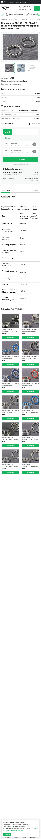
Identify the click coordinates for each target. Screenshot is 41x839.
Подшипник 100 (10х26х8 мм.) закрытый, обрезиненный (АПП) (10, 358)
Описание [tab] (6, 190)
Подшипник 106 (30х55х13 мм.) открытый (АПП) (10, 466)
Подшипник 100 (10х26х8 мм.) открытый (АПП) (30, 357)
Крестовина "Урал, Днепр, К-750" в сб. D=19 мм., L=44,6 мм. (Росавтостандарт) (10, 331)
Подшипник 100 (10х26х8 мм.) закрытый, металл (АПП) (30, 331)
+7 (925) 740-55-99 (24, 7)
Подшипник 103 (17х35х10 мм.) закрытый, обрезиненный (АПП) (30, 412)
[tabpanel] (20, 250)
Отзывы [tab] (35, 190)
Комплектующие (27, 19)
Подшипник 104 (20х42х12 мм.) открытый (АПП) (30, 439)
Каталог (16, 19)
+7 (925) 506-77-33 (24, 9)
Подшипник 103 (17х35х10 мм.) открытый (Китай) (10, 439)
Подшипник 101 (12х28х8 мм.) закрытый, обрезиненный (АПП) (10, 385)
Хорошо (7, 834)
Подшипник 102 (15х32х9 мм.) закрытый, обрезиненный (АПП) (30, 385)
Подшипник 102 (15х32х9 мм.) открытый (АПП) (10, 411)
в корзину (10, 337)
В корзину (20, 159)
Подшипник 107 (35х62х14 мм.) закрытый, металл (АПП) (30, 466)
